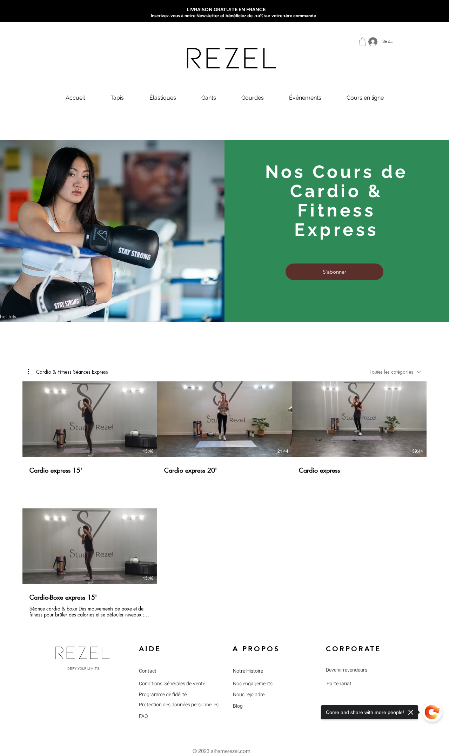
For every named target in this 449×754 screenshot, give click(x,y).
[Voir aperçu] (349, 419)
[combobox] (395, 372)
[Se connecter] (370, 41)
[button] (362, 42)
